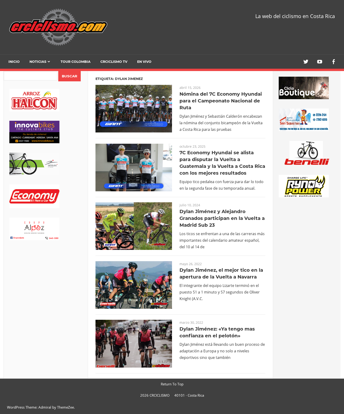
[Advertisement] (45, 286)
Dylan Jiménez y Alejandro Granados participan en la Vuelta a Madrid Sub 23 (222, 218)
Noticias (37, 62)
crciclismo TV (113, 62)
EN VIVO (144, 62)
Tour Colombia (76, 62)
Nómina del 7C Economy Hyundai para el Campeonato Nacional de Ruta (220, 100)
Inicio (14, 62)
